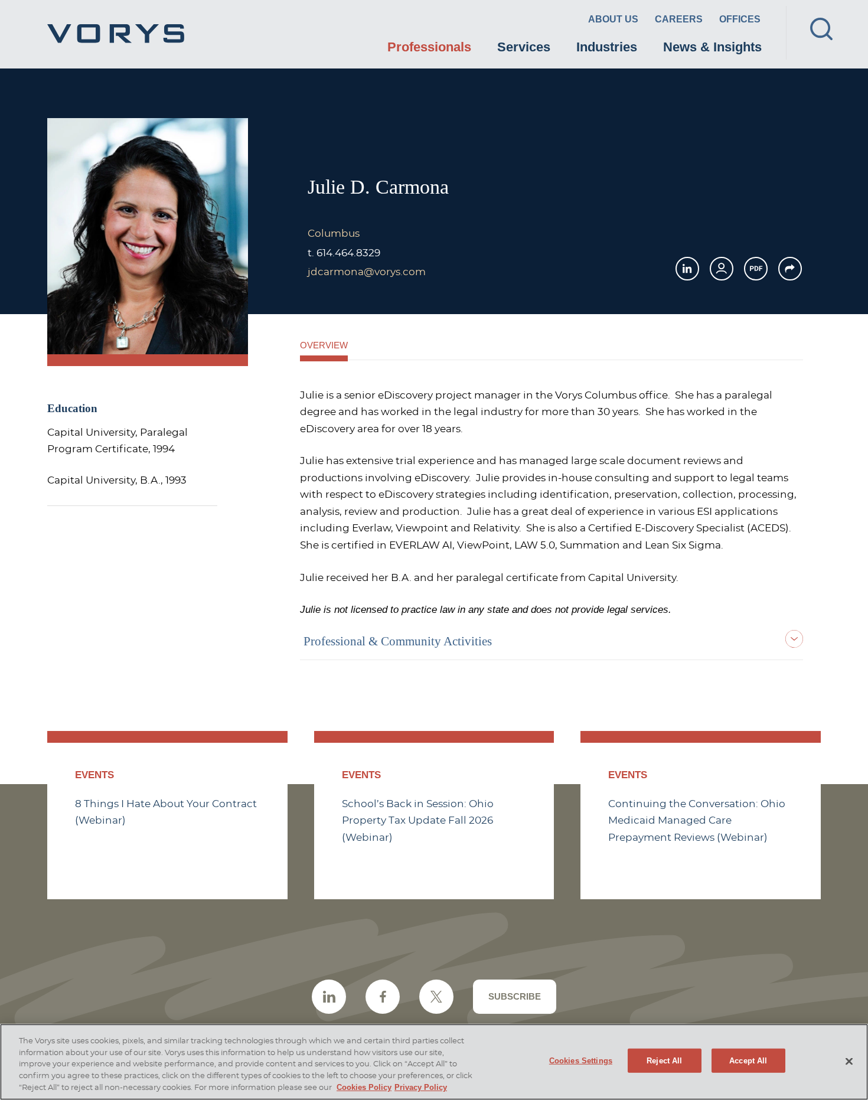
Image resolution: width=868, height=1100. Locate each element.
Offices (740, 19)
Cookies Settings (580, 1060)
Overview (324, 345)
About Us (613, 19)
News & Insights (712, 47)
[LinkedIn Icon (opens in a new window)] (687, 268)
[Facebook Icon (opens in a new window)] (383, 997)
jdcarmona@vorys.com (367, 272)
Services (523, 47)
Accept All (748, 1060)
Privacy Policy (420, 1087)
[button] (790, 268)
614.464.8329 (348, 253)
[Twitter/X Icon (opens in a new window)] (436, 997)
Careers (679, 19)
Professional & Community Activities (398, 641)
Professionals (429, 47)
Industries (606, 47)
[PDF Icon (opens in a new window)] (756, 268)
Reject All (664, 1060)
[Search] (821, 29)
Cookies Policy (364, 1087)
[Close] (849, 1061)
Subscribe (514, 996)
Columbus (334, 234)
